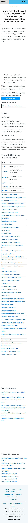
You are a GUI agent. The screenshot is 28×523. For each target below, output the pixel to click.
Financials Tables (6, 233)
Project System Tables (7, 254)
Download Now (10, 98)
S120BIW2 (5, 178)
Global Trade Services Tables (9, 348)
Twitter (13, 506)
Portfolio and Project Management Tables (13, 301)
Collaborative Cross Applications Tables (12, 313)
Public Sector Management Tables (11, 292)
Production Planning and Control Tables (12, 257)
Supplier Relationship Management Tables (13, 206)
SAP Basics (18, 494)
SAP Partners (13, 499)
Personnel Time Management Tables (11, 263)
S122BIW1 (5, 186)
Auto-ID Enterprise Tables (8, 271)
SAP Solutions (15, 492)
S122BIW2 (5, 190)
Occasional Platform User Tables (10, 351)
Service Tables (5, 230)
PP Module (10, 497)
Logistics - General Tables (8, 209)
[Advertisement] (14, 58)
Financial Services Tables (8, 286)
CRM (13, 489)
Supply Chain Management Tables (11, 277)
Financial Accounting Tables (9, 200)
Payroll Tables (5, 295)
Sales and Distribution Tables (9, 212)
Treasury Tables (6, 283)
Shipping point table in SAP (9, 481)
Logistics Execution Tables (9, 289)
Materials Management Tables (10, 227)
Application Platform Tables (9, 194)
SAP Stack (4, 2)
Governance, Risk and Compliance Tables (13, 319)
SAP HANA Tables (6, 340)
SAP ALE (7, 489)
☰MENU (24, 2)
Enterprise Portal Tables (8, 307)
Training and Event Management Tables (12, 322)
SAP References (8, 494)
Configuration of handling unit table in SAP (13, 405)
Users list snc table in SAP (9, 473)
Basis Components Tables (8, 221)
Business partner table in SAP (10, 476)
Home (4, 503)
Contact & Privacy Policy (16, 503)
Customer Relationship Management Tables (13, 197)
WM (17, 497)
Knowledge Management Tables (10, 242)
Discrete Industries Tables (8, 354)
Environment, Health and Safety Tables (12, 298)
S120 (3, 166)
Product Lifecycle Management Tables (12, 251)
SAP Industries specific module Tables (12, 203)
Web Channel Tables (7, 304)
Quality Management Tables (9, 325)
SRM (7, 492)
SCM (19, 489)
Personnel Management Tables (10, 280)
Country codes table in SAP (9, 479)
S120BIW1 (5, 171)
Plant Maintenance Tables (8, 260)
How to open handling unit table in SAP (12, 397)
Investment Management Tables (10, 274)
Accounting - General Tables (9, 239)
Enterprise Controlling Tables (9, 316)
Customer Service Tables (8, 310)
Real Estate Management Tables (10, 236)
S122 (3, 183)
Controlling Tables (6, 224)
